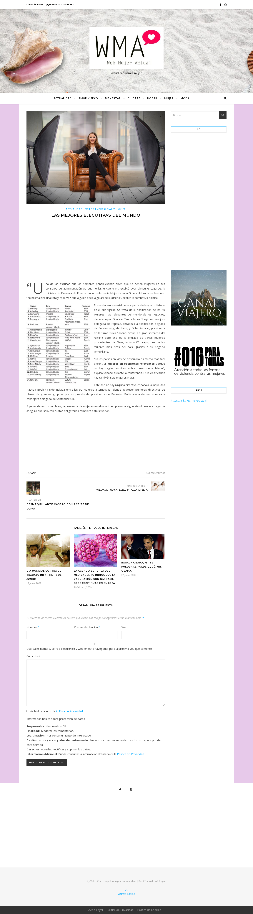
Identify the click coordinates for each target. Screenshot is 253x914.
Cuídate (134, 98)
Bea (33, 473)
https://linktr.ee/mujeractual (189, 400)
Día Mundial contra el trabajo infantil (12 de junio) (44, 574)
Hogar (152, 98)
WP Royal (160, 881)
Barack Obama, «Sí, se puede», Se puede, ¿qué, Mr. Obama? (141, 566)
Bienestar (113, 98)
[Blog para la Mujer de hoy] (126, 48)
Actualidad (62, 98)
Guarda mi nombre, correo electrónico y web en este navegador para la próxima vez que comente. (89, 648)
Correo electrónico (87, 627)
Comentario (33, 656)
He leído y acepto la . (56, 711)
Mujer (169, 98)
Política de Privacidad (69, 711)
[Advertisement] (96, 253)
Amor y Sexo (88, 98)
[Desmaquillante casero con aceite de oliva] (33, 488)
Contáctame (34, 4)
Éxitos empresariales (100, 209)
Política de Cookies (149, 910)
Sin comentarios (155, 473)
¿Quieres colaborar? (60, 4)
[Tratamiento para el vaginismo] (158, 486)
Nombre (32, 627)
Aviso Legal (95, 910)
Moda (185, 98)
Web (124, 627)
